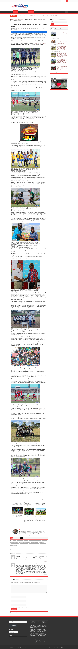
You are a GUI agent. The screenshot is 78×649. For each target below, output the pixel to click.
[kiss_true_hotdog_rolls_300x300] (29, 132)
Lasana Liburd (14, 28)
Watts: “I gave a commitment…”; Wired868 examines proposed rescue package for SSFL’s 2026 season (38, 15)
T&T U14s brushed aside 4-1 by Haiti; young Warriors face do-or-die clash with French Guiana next (59, 68)
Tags (52, 31)
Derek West (31, 540)
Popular (57, 28)
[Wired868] (19, 6)
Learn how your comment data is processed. (36, 613)
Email (12, 599)
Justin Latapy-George (14, 542)
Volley (16, 19)
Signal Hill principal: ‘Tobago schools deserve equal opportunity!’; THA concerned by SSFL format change (17, 505)
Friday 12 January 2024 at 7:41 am (41, 556)
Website (13, 603)
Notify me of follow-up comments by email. (21, 607)
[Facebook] (56, 1)
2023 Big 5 (14, 540)
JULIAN (31, 637)
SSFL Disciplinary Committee (34, 543)
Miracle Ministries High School (25, 542)
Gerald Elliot (44, 540)
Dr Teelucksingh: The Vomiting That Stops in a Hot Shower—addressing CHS (62, 41)
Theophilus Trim (14, 545)
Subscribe (13, 625)
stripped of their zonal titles (40, 43)
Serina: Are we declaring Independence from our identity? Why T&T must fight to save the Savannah (59, 61)
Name (12, 595)
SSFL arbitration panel (24, 543)
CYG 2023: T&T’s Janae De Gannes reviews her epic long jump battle (40, 548)
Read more (15, 521)
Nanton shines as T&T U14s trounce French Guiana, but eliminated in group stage (62, 55)
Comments (62, 28)
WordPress (56, 647)
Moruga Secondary (35, 542)
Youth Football (41, 28)
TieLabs (66, 647)
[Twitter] (57, 1)
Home (11, 12)
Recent (52, 28)
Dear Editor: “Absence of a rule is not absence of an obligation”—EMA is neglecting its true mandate (59, 35)
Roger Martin (41, 542)
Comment (13, 584)
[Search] (67, 1)
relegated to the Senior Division (39, 409)
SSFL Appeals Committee (15, 543)
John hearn (32, 641)
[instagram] (60, 1)
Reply (45, 561)
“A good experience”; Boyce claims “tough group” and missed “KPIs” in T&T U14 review (58, 48)
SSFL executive (42, 543)
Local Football (20, 19)
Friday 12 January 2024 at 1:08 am (41, 563)
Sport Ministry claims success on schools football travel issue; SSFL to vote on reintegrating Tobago (41, 504)
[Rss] (55, 1)
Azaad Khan (26, 540)
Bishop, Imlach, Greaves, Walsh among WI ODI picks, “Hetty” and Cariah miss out (18, 549)
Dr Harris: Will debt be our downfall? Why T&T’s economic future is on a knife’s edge (38, 622)
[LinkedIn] (46, 647)
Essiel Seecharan (38, 540)
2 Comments (15, 29)
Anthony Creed (20, 540)
